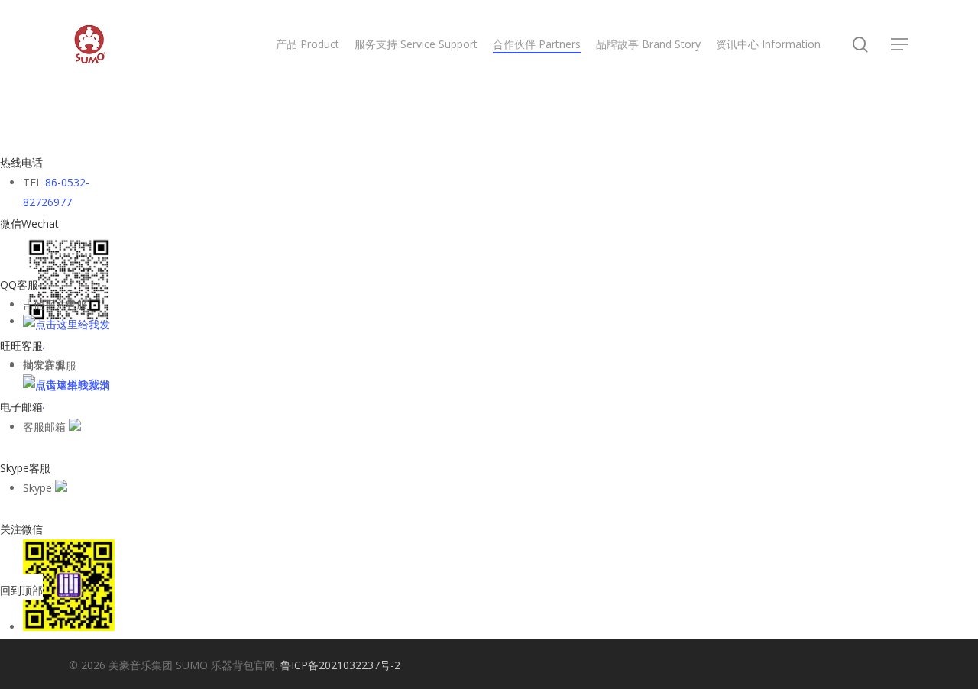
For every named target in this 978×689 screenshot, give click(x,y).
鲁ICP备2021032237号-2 (340, 665)
